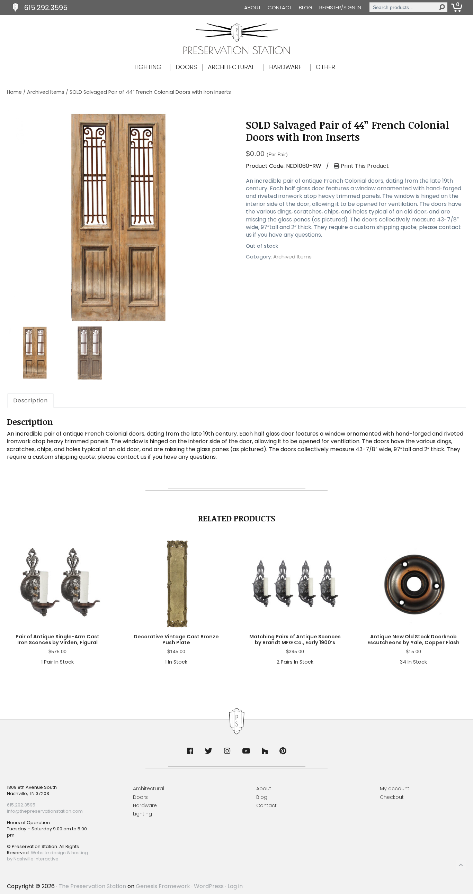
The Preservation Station (92, 886)
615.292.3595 (46, 7)
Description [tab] (30, 400)
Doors (140, 797)
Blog (305, 7)
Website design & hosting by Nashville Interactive (47, 856)
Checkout (392, 797)
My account (394, 788)
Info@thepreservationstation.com (45, 811)
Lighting (142, 813)
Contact (280, 7)
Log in (235, 886)
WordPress (209, 886)
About (252, 7)
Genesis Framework (163, 886)
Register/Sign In (340, 7)
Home (14, 92)
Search (442, 7)
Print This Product (364, 166)
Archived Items (45, 92)
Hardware (145, 805)
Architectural (148, 788)
